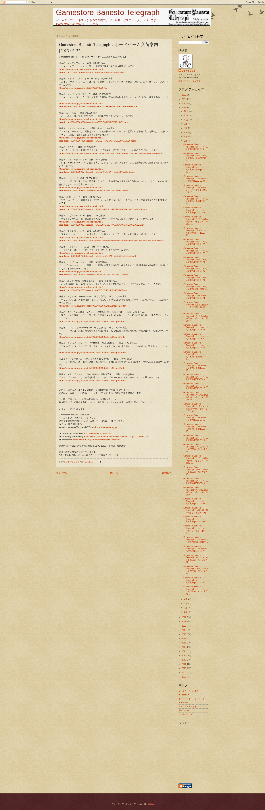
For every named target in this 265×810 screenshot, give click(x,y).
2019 (184, 630)
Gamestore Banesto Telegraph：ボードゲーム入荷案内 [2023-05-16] (195, 417)
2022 (184, 617)
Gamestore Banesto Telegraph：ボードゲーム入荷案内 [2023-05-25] (195, 268)
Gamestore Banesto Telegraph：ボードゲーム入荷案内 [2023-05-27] (195, 250)
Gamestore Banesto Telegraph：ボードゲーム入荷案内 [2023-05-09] (195, 501)
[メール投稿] (100, 462)
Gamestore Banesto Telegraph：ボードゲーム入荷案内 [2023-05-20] (195, 345)
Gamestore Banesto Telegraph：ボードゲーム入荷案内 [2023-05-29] (195, 210)
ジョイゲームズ (185, 714)
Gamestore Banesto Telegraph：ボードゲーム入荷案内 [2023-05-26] (195, 259)
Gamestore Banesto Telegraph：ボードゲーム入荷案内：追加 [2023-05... (195, 168)
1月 (186, 612)
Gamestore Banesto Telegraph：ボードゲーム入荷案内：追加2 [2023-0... (195, 157)
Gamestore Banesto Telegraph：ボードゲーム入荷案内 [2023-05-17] (195, 385)
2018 (184, 634)
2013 (184, 655)
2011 (184, 664)
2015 (184, 647)
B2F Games (184, 710)
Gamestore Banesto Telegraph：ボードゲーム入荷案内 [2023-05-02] (195, 580)
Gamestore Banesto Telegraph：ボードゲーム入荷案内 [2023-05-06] (195, 548)
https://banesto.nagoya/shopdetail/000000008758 (83, 88)
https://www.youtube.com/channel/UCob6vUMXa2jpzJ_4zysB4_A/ (116, 437)
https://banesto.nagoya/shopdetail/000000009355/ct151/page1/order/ (92, 306)
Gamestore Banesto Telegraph (108, 12)
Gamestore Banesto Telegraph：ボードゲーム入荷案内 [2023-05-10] (195, 480)
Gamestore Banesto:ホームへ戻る (77, 24)
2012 (184, 660)
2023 (184, 107)
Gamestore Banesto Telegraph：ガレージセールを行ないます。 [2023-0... (195, 529)
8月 (186, 128)
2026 (184, 95)
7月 (186, 132)
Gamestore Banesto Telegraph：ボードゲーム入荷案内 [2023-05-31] (195, 146)
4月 (186, 599)
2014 (184, 651)
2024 (184, 103)
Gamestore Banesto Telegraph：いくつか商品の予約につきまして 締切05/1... (195, 459)
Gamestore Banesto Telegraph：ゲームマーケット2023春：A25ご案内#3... (195, 570)
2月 (186, 608)
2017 (184, 638)
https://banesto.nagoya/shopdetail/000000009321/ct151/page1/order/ (92, 380)
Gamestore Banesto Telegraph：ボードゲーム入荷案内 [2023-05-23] (195, 295)
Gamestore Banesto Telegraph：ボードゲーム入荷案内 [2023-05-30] (195, 178)
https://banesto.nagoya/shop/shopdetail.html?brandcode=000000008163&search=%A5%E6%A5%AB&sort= (111, 153)
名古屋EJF (183, 702)
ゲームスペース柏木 (187, 706)
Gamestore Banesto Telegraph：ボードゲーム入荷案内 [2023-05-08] (195, 519)
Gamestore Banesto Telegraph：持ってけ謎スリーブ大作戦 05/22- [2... (195, 305)
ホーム (114, 472)
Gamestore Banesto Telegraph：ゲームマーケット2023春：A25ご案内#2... (195, 590)
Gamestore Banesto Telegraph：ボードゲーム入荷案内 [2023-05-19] (195, 376)
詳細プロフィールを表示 (189, 81)
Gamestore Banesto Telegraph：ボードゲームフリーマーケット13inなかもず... (195, 188)
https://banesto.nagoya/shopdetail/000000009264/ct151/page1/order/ (92, 352)
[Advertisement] (210, 766)
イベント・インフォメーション (192, 699)
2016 (184, 643)
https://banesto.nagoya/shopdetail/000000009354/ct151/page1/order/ (92, 368)
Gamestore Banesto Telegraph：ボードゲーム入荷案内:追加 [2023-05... (195, 286)
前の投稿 (166, 472)
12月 (186, 111)
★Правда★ (184, 695)
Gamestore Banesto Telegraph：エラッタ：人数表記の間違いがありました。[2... (195, 407)
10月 (186, 120)
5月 (186, 141)
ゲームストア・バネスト (189, 691)
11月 (186, 115)
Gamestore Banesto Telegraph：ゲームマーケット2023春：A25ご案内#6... (195, 448)
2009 (184, 672)
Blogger (151, 804)
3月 (186, 603)
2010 (184, 668)
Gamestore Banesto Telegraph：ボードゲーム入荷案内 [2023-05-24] (195, 277)
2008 (184, 677)
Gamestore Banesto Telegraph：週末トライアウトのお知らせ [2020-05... (195, 231)
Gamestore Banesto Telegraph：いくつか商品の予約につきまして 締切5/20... (195, 396)
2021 (184, 621)
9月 (186, 124)
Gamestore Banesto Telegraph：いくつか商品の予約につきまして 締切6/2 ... (195, 220)
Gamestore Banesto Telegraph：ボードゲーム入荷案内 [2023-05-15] (195, 437)
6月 (186, 136)
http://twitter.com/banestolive (97, 433)
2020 (184, 626)
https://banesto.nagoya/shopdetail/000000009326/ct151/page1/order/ (92, 321)
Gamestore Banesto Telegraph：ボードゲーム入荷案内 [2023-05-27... (195, 241)
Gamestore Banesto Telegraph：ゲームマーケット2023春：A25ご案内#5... (195, 470)
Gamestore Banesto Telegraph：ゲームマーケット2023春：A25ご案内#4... (195, 558)
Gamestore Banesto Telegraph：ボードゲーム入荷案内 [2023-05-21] (195, 336)
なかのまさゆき (189, 70)
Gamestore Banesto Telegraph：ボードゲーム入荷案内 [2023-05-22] (195, 327)
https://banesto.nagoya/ (106, 427)
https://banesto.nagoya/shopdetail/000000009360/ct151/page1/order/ (92, 337)
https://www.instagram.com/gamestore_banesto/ (96, 440)
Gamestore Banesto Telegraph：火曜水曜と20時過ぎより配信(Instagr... (195, 510)
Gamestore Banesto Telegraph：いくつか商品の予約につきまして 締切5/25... (195, 317)
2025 (184, 99)
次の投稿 (61, 472)
